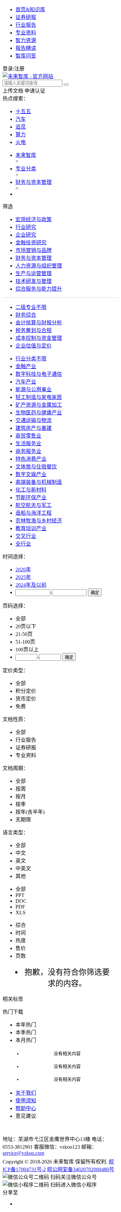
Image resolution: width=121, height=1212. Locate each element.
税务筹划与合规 (33, 330)
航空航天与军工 (33, 505)
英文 (20, 861)
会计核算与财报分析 (38, 322)
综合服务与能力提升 (38, 289)
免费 (20, 706)
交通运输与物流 (33, 420)
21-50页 (24, 634)
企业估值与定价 (33, 345)
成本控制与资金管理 (38, 338)
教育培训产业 (30, 528)
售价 (20, 948)
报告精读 (25, 48)
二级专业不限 (30, 307)
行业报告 (25, 25)
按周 (20, 788)
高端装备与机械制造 (38, 482)
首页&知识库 (30, 9)
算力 (20, 134)
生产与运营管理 (33, 273)
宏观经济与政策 (33, 219)
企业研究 (25, 235)
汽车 (20, 119)
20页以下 (25, 626)
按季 (20, 804)
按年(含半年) (30, 812)
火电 (20, 142)
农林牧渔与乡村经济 (38, 520)
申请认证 (35, 91)
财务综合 (25, 315)
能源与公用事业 (33, 389)
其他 (20, 876)
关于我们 (25, 1093)
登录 (8, 68)
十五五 (23, 111)
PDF (20, 906)
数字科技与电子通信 (38, 374)
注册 (19, 68)
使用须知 (25, 1100)
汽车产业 (25, 381)
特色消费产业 (30, 459)
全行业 (23, 544)
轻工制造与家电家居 (38, 397)
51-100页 (25, 642)
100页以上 (27, 649)
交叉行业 (25, 536)
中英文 (23, 868)
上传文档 (13, 91)
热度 (20, 940)
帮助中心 (25, 1108)
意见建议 (25, 1116)
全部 (20, 618)
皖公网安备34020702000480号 (80, 1169)
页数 (20, 956)
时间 (20, 933)
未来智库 (25, 155)
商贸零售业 (28, 436)
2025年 (23, 577)
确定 (95, 592)
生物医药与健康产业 (38, 412)
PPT (20, 895)
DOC (21, 901)
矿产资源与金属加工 (38, 405)
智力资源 (25, 40)
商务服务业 (28, 451)
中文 (20, 853)
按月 (20, 796)
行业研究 (25, 227)
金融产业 (25, 366)
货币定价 (25, 698)
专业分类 (25, 168)
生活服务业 (28, 443)
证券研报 (25, 17)
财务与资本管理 (33, 182)
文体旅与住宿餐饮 (36, 466)
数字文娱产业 (30, 474)
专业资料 (25, 32)
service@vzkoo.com (23, 1153)
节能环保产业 (30, 497)
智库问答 (25, 56)
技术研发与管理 (33, 281)
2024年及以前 (30, 585)
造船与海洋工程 (33, 513)
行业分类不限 (30, 358)
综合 (20, 925)
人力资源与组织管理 (38, 265)
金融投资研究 (30, 242)
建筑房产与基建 (33, 428)
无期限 (23, 819)
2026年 (23, 569)
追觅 (20, 127)
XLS (20, 912)
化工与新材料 (30, 490)
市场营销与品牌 (33, 250)
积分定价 (25, 691)
